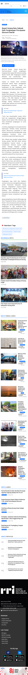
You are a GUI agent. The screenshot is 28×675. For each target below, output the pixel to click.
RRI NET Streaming (6, 635)
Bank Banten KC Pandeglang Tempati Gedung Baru (22, 423)
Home (3, 20)
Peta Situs (4, 624)
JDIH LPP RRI (5, 643)
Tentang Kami (5, 622)
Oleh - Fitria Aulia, (6, 37)
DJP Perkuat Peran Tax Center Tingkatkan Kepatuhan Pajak (15, 569)
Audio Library (4, 639)
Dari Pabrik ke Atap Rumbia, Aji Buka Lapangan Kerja (22, 455)
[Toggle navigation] (25, 11)
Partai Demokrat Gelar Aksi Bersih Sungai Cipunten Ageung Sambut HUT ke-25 (22, 324)
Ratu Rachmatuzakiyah (7, 231)
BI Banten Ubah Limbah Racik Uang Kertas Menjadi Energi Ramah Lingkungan (17, 556)
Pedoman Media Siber (6, 620)
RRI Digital (4, 633)
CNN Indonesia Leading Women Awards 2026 (12, 228)
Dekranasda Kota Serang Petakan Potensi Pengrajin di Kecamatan (22, 373)
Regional (4, 24)
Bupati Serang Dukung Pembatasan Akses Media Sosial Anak (14, 176)
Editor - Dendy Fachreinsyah (9, 38)
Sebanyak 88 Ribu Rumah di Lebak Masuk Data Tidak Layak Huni (16, 541)
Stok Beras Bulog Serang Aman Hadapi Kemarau (21, 341)
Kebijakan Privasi (5, 618)
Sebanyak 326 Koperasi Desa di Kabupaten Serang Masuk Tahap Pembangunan (16, 563)
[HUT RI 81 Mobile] (14, 670)
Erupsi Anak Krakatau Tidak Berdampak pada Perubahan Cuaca (22, 439)
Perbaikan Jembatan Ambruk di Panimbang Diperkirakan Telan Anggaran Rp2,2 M (22, 406)
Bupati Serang (17, 231)
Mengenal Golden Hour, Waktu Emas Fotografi (21, 389)
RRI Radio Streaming (6, 637)
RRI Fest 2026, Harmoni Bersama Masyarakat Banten (22, 356)
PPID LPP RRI (5, 641)
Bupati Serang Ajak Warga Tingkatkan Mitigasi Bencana (13, 111)
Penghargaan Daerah (7, 234)
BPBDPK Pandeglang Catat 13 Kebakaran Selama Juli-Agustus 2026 (22, 470)
